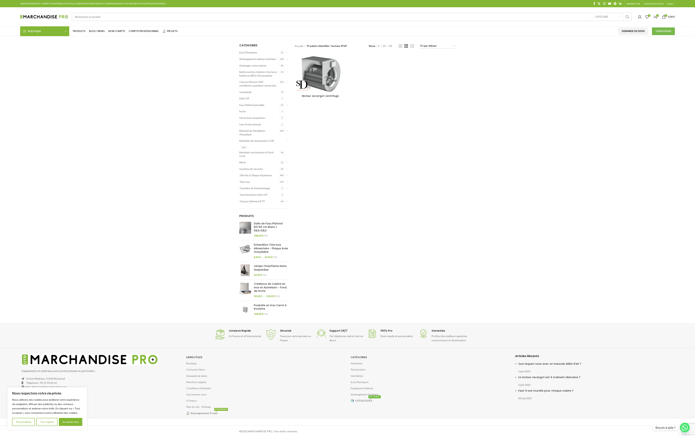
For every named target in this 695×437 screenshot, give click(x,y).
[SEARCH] (627, 17)
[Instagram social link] (604, 3)
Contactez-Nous (195, 369)
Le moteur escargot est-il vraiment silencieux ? (549, 377)
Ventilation (357, 375)
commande (245, 92)
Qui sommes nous (196, 394)
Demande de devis (196, 375)
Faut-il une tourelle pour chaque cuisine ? (545, 390)
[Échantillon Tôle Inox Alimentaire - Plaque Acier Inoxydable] (245, 251)
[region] (47, 408)
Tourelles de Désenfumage (254, 188)
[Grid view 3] (406, 46)
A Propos (191, 400)
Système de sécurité (251, 168)
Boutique (191, 363)
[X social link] (599, 3)
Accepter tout (71, 421)
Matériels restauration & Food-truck (256, 154)
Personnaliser (23, 421)
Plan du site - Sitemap (198, 406)
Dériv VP (244, 98)
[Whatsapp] (685, 427)
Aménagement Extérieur (365, 394)
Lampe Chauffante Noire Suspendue (270, 267)
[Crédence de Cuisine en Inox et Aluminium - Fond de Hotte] (245, 290)
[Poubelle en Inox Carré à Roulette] (245, 310)
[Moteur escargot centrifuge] (320, 73)
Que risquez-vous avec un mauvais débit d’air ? (549, 364)
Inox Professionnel (250, 124)
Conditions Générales (198, 388)
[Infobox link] (238, 334)
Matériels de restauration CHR (256, 140)
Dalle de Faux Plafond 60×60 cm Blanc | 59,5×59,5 (268, 227)
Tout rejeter (47, 421)
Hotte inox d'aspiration (252, 117)
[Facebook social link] (594, 3)
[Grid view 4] (412, 46)
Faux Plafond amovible (251, 104)
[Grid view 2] (400, 46)
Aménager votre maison (252, 65)
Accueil (299, 45)
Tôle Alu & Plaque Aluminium (255, 175)
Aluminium (356, 363)
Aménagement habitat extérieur (257, 59)
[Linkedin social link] (620, 3)
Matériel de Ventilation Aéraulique (252, 132)
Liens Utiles (194, 357)
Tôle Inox (244, 181)
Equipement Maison (362, 388)
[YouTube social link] (609, 3)
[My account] (639, 17)
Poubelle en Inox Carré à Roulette (270, 307)
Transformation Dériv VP (253, 194)
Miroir (242, 162)
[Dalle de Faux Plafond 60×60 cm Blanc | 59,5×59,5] (245, 229)
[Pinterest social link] (615, 3)
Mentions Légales (196, 382)
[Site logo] (44, 16)
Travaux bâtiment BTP (252, 201)
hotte (242, 111)
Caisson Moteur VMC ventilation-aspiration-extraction (257, 83)
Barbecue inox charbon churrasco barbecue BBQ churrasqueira (258, 73)
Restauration (358, 369)
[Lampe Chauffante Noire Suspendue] (245, 270)
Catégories (359, 357)
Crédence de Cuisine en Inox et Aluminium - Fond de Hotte (270, 287)
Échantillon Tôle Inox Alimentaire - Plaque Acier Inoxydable (271, 248)
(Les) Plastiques (248, 52)
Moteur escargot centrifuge (320, 96)
